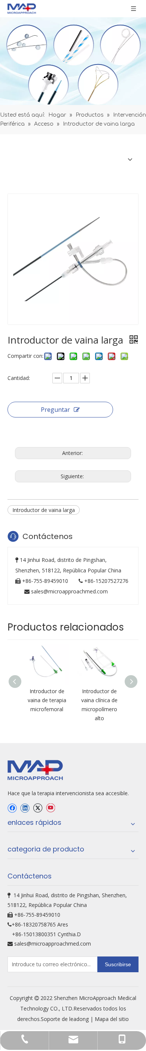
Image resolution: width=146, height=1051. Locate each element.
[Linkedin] (25, 808)
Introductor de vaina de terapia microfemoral (47, 700)
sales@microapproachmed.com (69, 591)
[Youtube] (50, 808)
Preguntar (55, 409)
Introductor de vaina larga (43, 509)
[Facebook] (12, 808)
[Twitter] (37, 808)
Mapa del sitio (112, 1018)
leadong (79, 1018)
